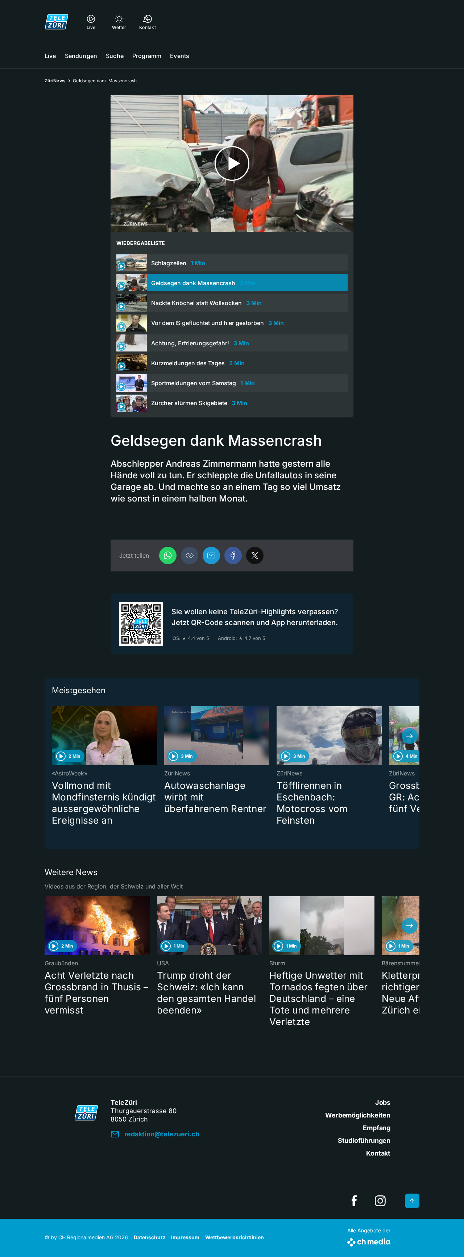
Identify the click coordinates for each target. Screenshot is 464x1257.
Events (179, 55)
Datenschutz (149, 1237)
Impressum (185, 1237)
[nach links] (54, 736)
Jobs (382, 1102)
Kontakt (378, 1153)
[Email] (211, 555)
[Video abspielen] (232, 163)
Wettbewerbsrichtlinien (234, 1237)
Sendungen (81, 55)
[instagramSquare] (380, 1201)
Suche (115, 55)
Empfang (376, 1128)
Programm (146, 55)
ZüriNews (55, 80)
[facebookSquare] (354, 1201)
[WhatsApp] (168, 555)
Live (50, 55)
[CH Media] (368, 1241)
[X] (255, 555)
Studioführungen (364, 1140)
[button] (189, 555)
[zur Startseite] (56, 21)
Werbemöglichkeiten (357, 1115)
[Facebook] (233, 555)
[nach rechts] (410, 736)
